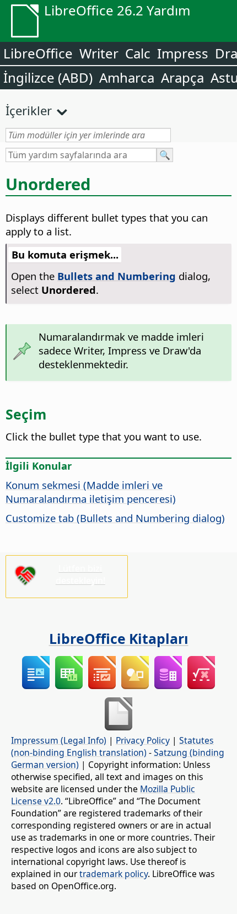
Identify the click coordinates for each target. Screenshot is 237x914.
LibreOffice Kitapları (118, 638)
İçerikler (29, 110)
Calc (137, 53)
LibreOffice (38, 53)
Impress (182, 53)
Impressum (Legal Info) (58, 740)
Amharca (126, 77)
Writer (98, 53)
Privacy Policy (143, 740)
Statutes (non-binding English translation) (112, 746)
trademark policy (113, 874)
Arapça (182, 77)
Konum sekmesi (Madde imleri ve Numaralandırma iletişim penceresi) (91, 492)
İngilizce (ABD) (48, 77)
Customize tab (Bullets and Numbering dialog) (115, 518)
